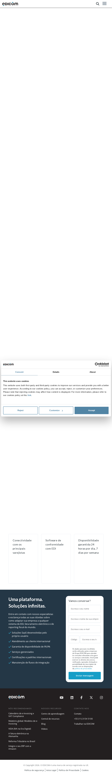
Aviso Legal (51, 770)
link (29, 395)
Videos (44, 728)
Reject (20, 410)
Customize (54, 410)
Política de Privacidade (69, 770)
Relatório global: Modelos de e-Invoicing (23, 722)
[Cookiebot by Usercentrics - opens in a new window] (97, 364)
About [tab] (93, 372)
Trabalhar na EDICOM (84, 723)
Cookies (85, 770)
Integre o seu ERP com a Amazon (19, 747)
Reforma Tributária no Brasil (21, 741)
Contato (77, 713)
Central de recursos (50, 718)
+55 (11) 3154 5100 (83, 718)
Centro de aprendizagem (52, 713)
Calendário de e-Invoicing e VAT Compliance (21, 714)
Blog (43, 723)
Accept (91, 410)
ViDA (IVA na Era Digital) (19, 728)
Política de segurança (34, 770)
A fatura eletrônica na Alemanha (18, 735)
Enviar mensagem (85, 675)
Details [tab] (56, 372)
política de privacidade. (83, 668)
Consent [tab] (19, 372)
